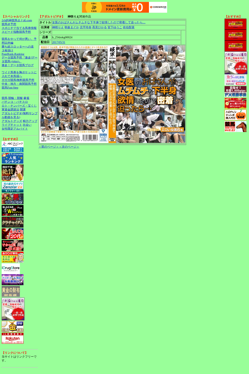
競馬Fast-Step (10, 87)
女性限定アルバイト (15, 128)
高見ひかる (99, 27)
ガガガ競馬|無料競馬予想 (18, 80)
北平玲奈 (86, 27)
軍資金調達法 (10, 109)
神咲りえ (58, 27)
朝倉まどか (72, 27)
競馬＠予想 (9, 24)
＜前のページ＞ (48, 146)
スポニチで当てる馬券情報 (19, 28)
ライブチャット (12, 124)
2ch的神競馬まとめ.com (17, 20)
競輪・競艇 (15, 98)
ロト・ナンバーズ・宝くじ (19, 105)
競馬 (4, 98)
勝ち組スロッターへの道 (18, 46)
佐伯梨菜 (129, 27)
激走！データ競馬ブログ (18, 65)
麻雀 (26, 98)
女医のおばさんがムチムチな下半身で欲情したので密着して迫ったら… (98, 22)
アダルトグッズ (12, 121)
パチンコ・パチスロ (15, 101)
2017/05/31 (58, 42)
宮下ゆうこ (115, 27)
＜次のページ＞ (69, 146)
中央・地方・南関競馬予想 (19, 83)
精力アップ (30, 121)
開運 (23, 109)
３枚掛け (7, 50)
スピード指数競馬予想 (16, 31)
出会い (27, 124)
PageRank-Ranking (13, 54)
